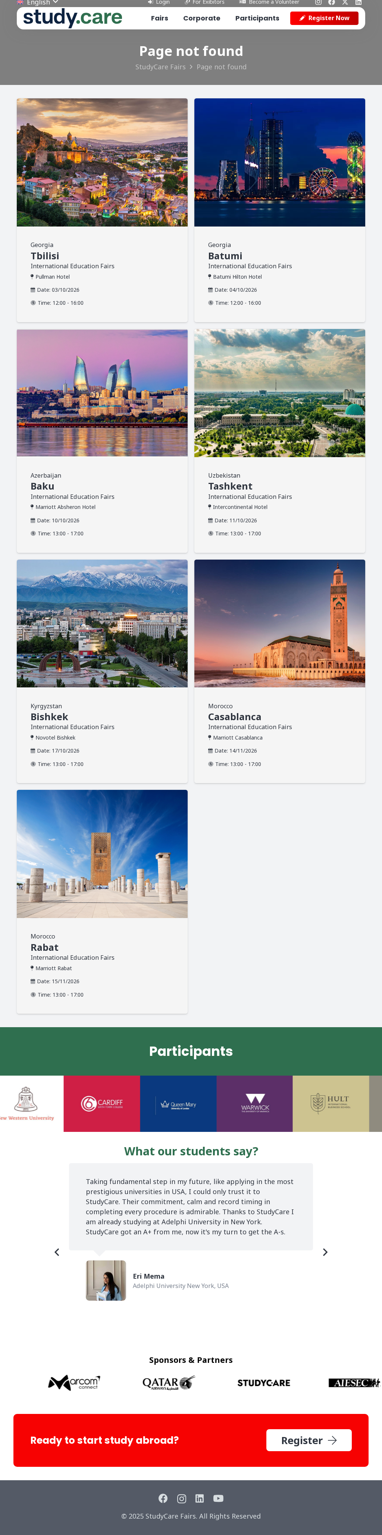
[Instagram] (181, 1499)
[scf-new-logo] (73, 18)
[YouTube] (218, 1498)
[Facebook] (163, 1498)
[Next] (324, 1252)
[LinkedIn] (199, 1498)
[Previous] (57, 1252)
